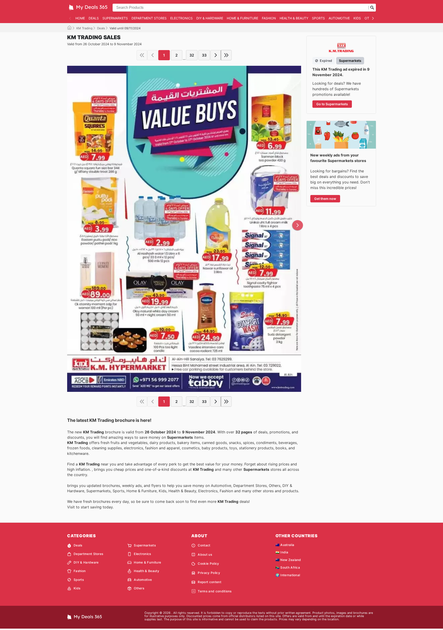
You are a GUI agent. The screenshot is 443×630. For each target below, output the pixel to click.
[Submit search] (372, 7)
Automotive (339, 18)
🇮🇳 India (281, 552)
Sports (318, 18)
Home (80, 18)
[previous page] (152, 55)
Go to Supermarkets (332, 104)
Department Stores (149, 18)
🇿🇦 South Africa (287, 567)
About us (205, 554)
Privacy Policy (209, 573)
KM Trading (84, 28)
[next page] (215, 55)
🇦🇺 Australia (284, 545)
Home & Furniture (242, 18)
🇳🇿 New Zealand (288, 560)
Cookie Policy (208, 563)
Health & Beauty (294, 18)
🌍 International (287, 575)
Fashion (269, 18)
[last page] (226, 55)
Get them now (325, 199)
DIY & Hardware (209, 18)
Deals (94, 18)
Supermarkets (115, 18)
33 (204, 55)
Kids (357, 18)
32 (191, 55)
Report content (209, 582)
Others (139, 588)
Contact (204, 545)
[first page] (142, 55)
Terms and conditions (214, 591)
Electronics (181, 18)
